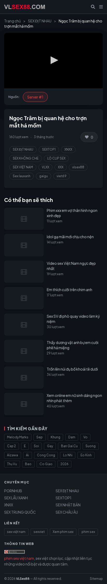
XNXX (68, 149)
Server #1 (35, 97)
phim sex (88, 532)
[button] (53, 60)
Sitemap (96, 579)
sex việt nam (16, 532)
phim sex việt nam (19, 558)
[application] (53, 61)
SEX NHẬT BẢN (68, 504)
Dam (71, 437)
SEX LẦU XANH (16, 497)
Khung (55, 437)
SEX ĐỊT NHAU (39, 21)
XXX (60, 167)
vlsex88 (78, 167)
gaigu (43, 176)
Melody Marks (17, 437)
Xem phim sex (63, 532)
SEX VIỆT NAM (23, 167)
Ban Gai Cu (69, 446)
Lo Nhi (67, 455)
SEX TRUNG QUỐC (20, 512)
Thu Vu (12, 464)
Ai (27, 455)
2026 (65, 464)
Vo (85, 437)
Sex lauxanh (21, 176)
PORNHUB (13, 490)
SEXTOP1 (49, 149)
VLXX (45, 167)
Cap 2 (11, 446)
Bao (28, 464)
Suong (90, 446)
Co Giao (45, 464)
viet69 (61, 176)
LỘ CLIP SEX (56, 158)
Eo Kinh (86, 455)
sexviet (39, 532)
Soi (36, 446)
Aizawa (12, 455)
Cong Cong (46, 455)
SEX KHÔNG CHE (25, 158)
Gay (50, 446)
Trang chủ (12, 21)
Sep (39, 437)
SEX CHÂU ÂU (67, 512)
